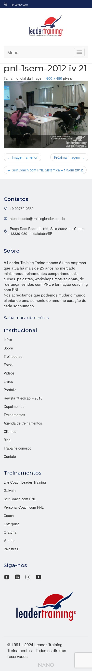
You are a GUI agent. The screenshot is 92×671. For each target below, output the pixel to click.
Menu (12, 52)
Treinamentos (14, 414)
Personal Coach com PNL (24, 507)
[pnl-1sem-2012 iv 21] (46, 114)
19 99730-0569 (22, 208)
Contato (10, 456)
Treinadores (13, 356)
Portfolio (10, 389)
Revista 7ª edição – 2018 (23, 398)
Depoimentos (14, 406)
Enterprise (12, 523)
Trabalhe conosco (17, 448)
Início (8, 339)
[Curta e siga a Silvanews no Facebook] (7, 576)
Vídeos (9, 373)
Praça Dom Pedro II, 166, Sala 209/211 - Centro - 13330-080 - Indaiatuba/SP (46, 231)
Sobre (8, 348)
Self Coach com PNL (20, 498)
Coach (9, 515)
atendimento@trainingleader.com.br (38, 218)
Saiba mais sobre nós (24, 317)
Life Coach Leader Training (25, 482)
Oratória (10, 532)
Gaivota (10, 490)
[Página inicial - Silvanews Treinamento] (46, 605)
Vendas (9, 540)
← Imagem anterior (22, 157)
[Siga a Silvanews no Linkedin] (17, 576)
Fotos (8, 364)
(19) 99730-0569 (19, 4)
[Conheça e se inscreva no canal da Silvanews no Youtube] (38, 576)
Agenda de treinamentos (23, 423)
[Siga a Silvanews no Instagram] (28, 576)
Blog (7, 439)
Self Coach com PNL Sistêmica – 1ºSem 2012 (45, 170)
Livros (8, 381)
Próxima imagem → (69, 157)
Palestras (11, 548)
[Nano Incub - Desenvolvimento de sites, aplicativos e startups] (46, 664)
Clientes (10, 431)
